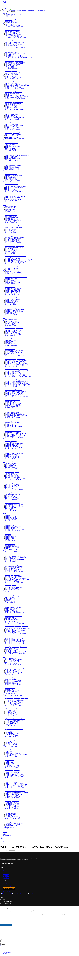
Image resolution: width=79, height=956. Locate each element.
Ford (4, 841)
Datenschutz (5, 875)
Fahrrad (12, 911)
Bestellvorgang (6, 876)
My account (5, 950)
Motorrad (9, 911)
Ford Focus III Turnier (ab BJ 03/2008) (10, 842)
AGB (4, 884)
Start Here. (9, 947)
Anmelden (5, 2)
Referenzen (5, 870)
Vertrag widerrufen (9, 888)
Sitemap (4, 882)
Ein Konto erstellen (6, 5)
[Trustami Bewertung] (32, 893)
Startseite (4, 840)
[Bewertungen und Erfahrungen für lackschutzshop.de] (20, 893)
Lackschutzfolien (6, 891)
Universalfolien (17, 911)
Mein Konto (5, 1)
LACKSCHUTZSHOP (5, 854)
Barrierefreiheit (6, 878)
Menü (1, 837)
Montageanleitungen (7, 871)
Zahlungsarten (6, 874)
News (4, 869)
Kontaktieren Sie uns (7, 953)
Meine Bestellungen (7, 952)
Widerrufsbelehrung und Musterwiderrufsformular (12, 886)
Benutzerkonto (6, 883)
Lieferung (5, 877)
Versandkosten (12, 850)
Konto (1, 838)
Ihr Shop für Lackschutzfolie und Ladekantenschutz (25, 908)
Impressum (5, 872)
